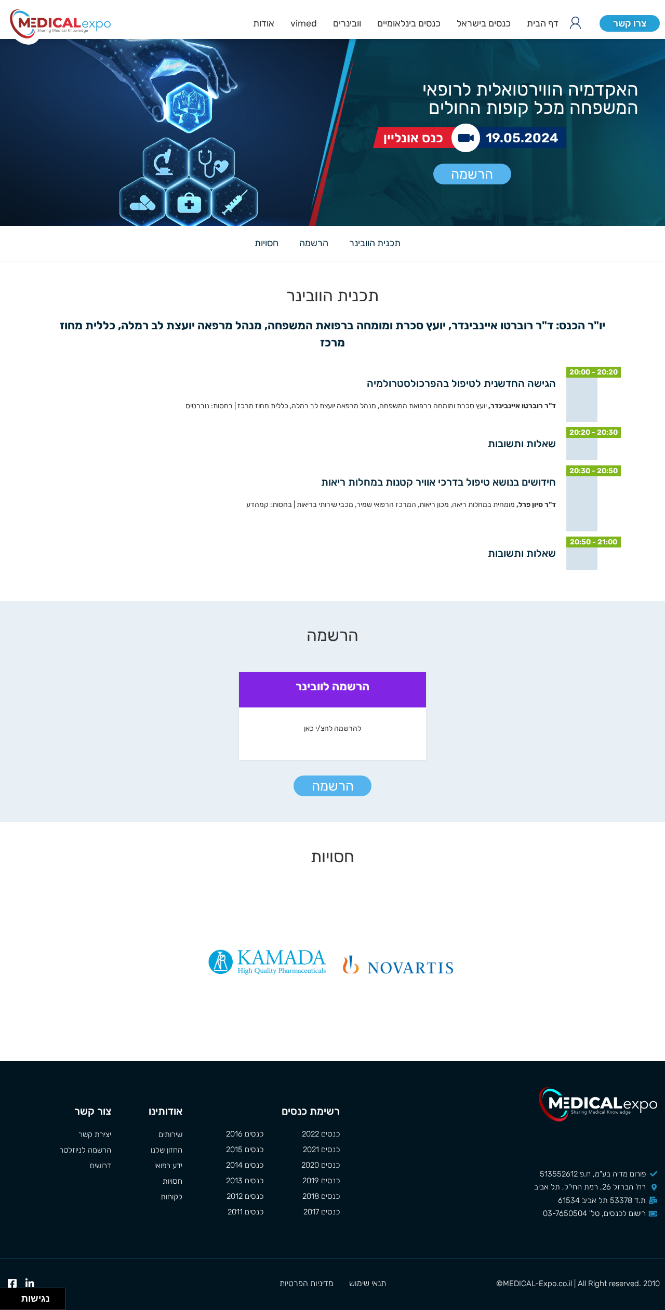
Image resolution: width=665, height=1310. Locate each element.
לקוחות (171, 1196)
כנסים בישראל (484, 23)
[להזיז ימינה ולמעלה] (14, 1296)
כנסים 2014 (244, 1165)
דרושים (100, 1165)
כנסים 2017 (321, 1212)
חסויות (266, 243)
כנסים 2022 (321, 1134)
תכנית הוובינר (375, 243)
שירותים (170, 1134)
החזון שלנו (166, 1150)
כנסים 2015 (244, 1149)
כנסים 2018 (321, 1196)
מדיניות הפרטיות (307, 1283)
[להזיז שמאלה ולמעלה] (8, 1296)
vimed (303, 23)
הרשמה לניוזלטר (85, 1150)
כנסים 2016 (244, 1134)
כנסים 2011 (245, 1212)
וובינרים (347, 23)
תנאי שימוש (367, 1283)
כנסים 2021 (321, 1149)
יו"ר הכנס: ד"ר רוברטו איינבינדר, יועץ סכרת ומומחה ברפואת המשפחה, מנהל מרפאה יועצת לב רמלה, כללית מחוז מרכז (331, 334)
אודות (263, 23)
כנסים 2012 (245, 1196)
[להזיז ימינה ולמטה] (14, 1302)
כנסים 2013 (244, 1180)
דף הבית (542, 23)
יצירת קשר (94, 1134)
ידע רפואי (168, 1165)
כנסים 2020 (320, 1165)
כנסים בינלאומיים (409, 23)
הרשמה (472, 174)
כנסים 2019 (321, 1180)
